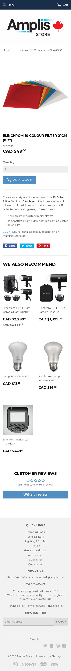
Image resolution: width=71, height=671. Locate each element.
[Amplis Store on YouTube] (64, 646)
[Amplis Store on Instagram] (58, 646)
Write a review (35, 494)
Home (7, 50)
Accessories (35, 554)
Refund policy (16, 605)
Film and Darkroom (36, 550)
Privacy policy (55, 605)
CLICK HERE (10, 231)
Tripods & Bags (36, 531)
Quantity (8, 162)
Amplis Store (24, 656)
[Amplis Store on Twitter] (45, 646)
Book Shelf (35, 559)
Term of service (35, 605)
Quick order (35, 564)
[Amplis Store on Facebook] (52, 646)
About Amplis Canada (19, 577)
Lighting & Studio (35, 541)
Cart (65, 4)
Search (34, 639)
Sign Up (61, 621)
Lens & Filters (36, 536)
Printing (35, 545)
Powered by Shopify (48, 656)
